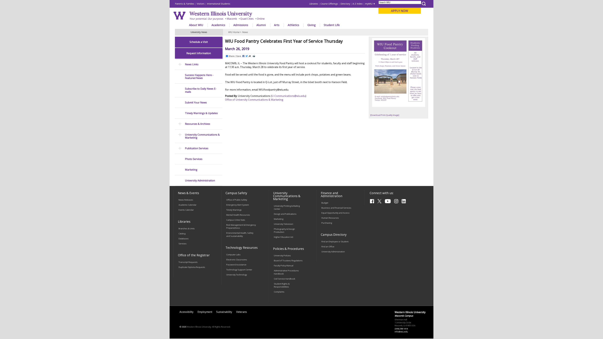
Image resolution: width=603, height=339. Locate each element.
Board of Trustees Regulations (288, 260)
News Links (191, 64)
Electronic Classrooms (236, 259)
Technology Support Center (239, 269)
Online (261, 18)
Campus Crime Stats (235, 219)
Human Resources (330, 217)
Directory (345, 3)
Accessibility (186, 312)
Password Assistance (236, 264)
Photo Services (193, 159)
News (245, 32)
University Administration (200, 180)
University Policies (282, 255)
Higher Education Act (283, 237)
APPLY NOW (399, 10)
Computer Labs (233, 254)
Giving (311, 25)
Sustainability (224, 312)
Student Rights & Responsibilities (282, 285)
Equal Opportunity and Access (335, 212)
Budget (324, 202)
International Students (218, 3)
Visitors (200, 3)
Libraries (313, 3)
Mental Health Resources (238, 214)
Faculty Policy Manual (283, 265)
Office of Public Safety (236, 199)
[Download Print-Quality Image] (384, 115)
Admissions (240, 25)
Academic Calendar (187, 204)
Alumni (261, 25)
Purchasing (326, 222)
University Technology (236, 274)
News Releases (186, 199)
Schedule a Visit (199, 41)
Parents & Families (184, 3)
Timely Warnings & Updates (201, 113)
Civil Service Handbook (284, 278)
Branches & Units (187, 228)
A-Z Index (358, 3)
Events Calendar (186, 209)
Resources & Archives (197, 123)
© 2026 (182, 326)
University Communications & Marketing (202, 136)
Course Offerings (329, 3)
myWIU (368, 3)
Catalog (182, 233)
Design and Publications (285, 214)
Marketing (191, 169)
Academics (218, 25)
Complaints (279, 291)
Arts (276, 25)
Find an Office (327, 246)
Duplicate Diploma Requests (192, 267)
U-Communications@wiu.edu (288, 96)
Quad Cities (247, 18)
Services (183, 243)
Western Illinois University (220, 13)
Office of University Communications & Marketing (254, 99)
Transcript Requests (188, 262)
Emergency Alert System (237, 204)
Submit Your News (196, 102)
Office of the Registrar (194, 255)
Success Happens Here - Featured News (199, 77)
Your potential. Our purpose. (206, 18)
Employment (205, 312)
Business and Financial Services (336, 207)
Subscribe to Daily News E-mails (200, 90)
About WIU (196, 25)
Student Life (332, 25)
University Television (283, 224)
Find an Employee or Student (334, 241)
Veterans (241, 312)
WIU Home (233, 32)
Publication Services (196, 148)
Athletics (293, 25)
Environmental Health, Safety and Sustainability (239, 234)
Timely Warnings (234, 209)
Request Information (198, 53)
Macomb (232, 18)
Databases (184, 238)
